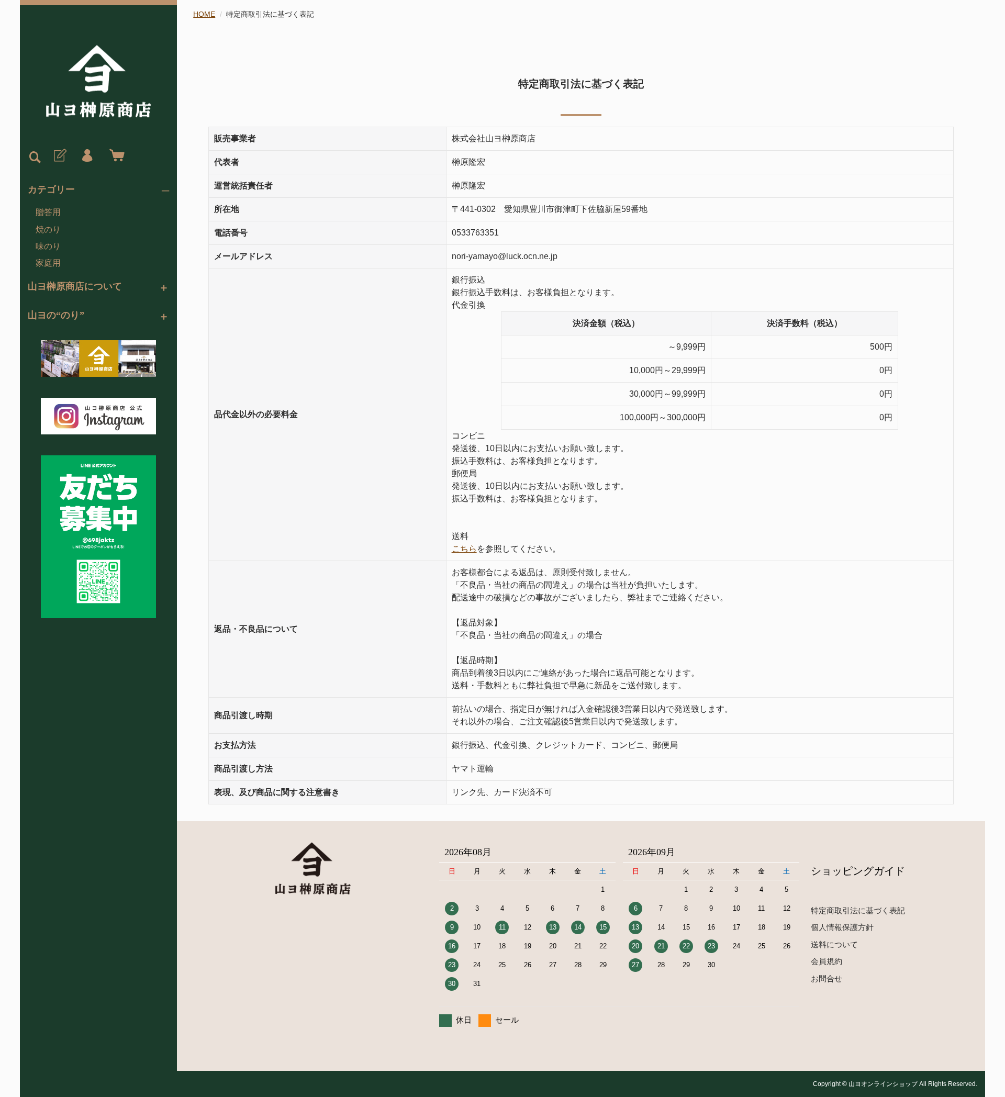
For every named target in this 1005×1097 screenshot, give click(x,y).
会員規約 (826, 961)
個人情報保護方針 (842, 927)
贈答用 (48, 212)
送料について (834, 944)
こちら (464, 548)
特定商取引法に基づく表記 (858, 910)
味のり (48, 246)
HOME (204, 14)
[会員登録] (59, 156)
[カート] (115, 156)
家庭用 (48, 263)
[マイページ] (87, 156)
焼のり (48, 229)
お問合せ (826, 978)
